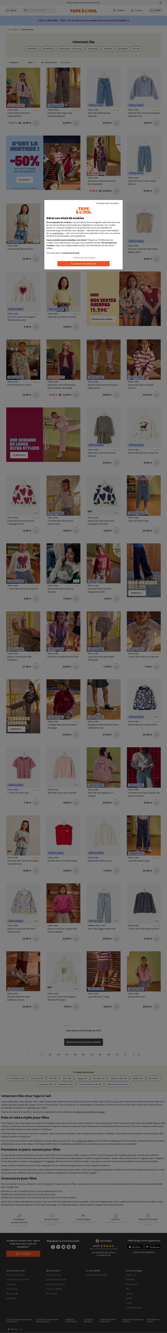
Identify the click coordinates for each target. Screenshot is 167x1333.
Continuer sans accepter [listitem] (107, 203)
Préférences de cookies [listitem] (84, 257)
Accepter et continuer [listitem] (83, 263)
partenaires (58, 233)
